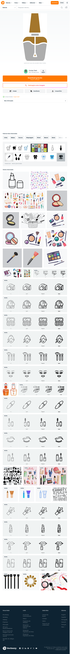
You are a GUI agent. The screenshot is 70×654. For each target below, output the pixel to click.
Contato (44, 618)
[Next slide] (63, 138)
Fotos (16, 3)
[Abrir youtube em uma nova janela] (36, 648)
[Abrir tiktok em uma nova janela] (31, 648)
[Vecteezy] (2, 2)
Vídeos (24, 3)
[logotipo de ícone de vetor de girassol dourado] (30, 581)
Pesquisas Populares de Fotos (28, 631)
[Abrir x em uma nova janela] (33, 648)
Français (62, 624)
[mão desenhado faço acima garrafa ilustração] (27, 273)
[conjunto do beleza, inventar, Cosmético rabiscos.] (59, 494)
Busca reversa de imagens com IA (8, 631)
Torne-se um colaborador (45, 624)
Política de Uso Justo (59, 649)
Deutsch (62, 622)
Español (62, 617)
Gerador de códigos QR (8, 639)
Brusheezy (6, 614)
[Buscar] (62, 7)
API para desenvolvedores (7, 627)
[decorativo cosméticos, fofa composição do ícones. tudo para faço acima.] (58, 180)
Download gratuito (35, 78)
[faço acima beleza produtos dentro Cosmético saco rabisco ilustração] (33, 220)
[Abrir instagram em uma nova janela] (22, 648)
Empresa (5, 622)
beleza (13, 137)
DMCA (24, 618)
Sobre (43, 621)
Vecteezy (5, 617)
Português (63, 619)
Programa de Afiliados (26, 621)
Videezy (5, 619)
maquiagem (29, 137)
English (62, 614)
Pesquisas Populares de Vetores (26, 626)
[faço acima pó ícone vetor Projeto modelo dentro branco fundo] (11, 238)
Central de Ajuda (45, 615)
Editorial (32, 3)
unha (5, 137)
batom (46, 137)
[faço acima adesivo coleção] (30, 475)
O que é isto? (16, 96)
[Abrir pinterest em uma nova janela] (28, 648)
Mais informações (8, 100)
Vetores (8, 3)
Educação (5, 624)
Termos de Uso (49, 648)
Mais (40, 3)
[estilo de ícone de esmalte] (6, 389)
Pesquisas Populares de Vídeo (26, 635)
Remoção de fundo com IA (8, 635)
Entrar (62, 2)
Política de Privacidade (60, 648)
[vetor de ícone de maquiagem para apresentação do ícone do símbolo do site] (10, 494)
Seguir (43, 72)
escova (21, 137)
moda (53, 137)
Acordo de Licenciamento (27, 615)
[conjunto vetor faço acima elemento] (53, 475)
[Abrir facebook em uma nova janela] (20, 648)
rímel (38, 137)
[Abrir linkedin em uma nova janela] (25, 648)
